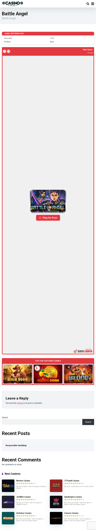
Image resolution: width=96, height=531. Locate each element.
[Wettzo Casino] (8, 491)
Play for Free (50, 217)
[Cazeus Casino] (56, 524)
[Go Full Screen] (8, 51)
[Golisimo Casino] (8, 524)
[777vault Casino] (56, 491)
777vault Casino (71, 481)
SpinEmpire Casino (73, 497)
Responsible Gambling (16, 445)
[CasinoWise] (13, 3)
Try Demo (17, 374)
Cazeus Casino (71, 513)
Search (5, 417)
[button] (48, 201)
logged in (21, 403)
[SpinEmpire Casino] (56, 507)
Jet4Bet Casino (23, 497)
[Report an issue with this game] (4, 51)
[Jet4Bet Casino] (8, 507)
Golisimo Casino (24, 513)
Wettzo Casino (23, 481)
